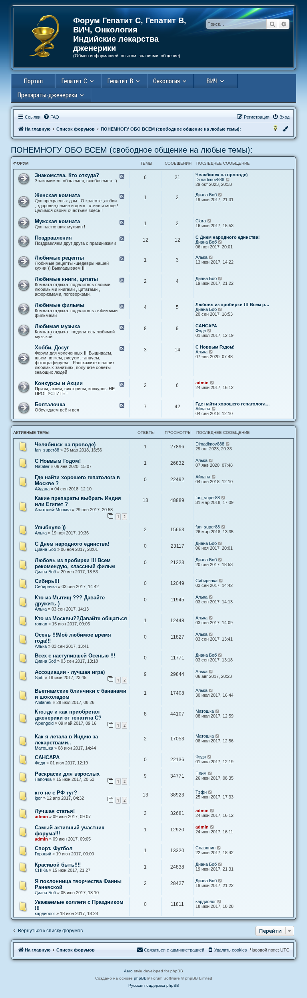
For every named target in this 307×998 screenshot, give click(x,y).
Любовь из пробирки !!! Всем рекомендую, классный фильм (75, 563)
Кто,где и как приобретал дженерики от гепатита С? (68, 715)
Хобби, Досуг (52, 348)
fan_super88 (47, 450)
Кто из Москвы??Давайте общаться (81, 618)
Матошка (204, 711)
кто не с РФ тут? (56, 793)
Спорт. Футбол (53, 848)
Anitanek (43, 702)
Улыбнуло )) (50, 527)
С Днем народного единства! (227, 237)
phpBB (140, 978)
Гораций (43, 853)
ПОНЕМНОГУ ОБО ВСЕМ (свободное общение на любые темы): (132, 149)
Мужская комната (57, 221)
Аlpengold (44, 723)
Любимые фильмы (59, 305)
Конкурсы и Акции (59, 383)
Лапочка (43, 779)
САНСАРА (206, 325)
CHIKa (41, 870)
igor (38, 798)
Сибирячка (46, 586)
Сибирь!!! (47, 581)
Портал (33, 81)
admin (202, 382)
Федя (200, 330)
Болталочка (50, 404)
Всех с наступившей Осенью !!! (75, 656)
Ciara (200, 220)
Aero (128, 971)
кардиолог (45, 913)
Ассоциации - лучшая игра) (70, 672)
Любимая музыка (57, 326)
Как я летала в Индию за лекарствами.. (66, 740)
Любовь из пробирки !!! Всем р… (232, 304)
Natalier (42, 466)
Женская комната (57, 195)
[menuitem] (51, 117)
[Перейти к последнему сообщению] (228, 444)
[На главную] (44, 36)
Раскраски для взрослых (67, 774)
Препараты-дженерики (47, 95)
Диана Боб (206, 194)
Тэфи (201, 792)
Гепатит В (120, 81)
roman (41, 623)
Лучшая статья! (55, 811)
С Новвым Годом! (215, 347)
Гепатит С (74, 81)
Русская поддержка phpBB (153, 985)
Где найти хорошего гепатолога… (232, 403)
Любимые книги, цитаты (66, 279)
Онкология (166, 81)
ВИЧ (211, 81)
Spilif (39, 677)
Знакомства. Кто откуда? (67, 175)
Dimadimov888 (209, 179)
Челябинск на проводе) (221, 174)
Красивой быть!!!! (58, 865)
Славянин (205, 847)
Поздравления (53, 238)
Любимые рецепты (59, 258)
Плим (201, 773)
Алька (201, 257)
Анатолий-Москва (53, 509)
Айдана (202, 408)
